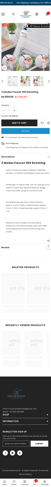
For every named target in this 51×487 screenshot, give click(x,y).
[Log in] (36, 14)
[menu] (3, 14)
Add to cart (19, 123)
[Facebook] (5, 453)
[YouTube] (19, 453)
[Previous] (2, 81)
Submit (39, 443)
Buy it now (25, 131)
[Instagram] (12, 453)
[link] (13, 306)
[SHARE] (48, 123)
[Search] (13, 14)
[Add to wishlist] (42, 123)
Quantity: (5, 105)
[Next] (49, 81)
